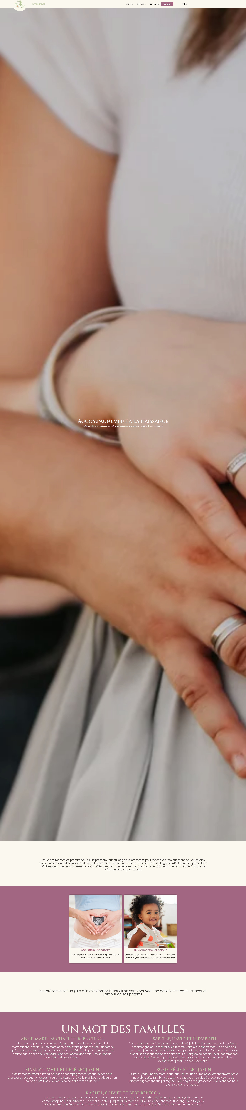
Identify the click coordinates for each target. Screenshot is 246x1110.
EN (186, 4)
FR (183, 4)
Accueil (129, 4)
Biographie (154, 4)
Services (140, 4)
